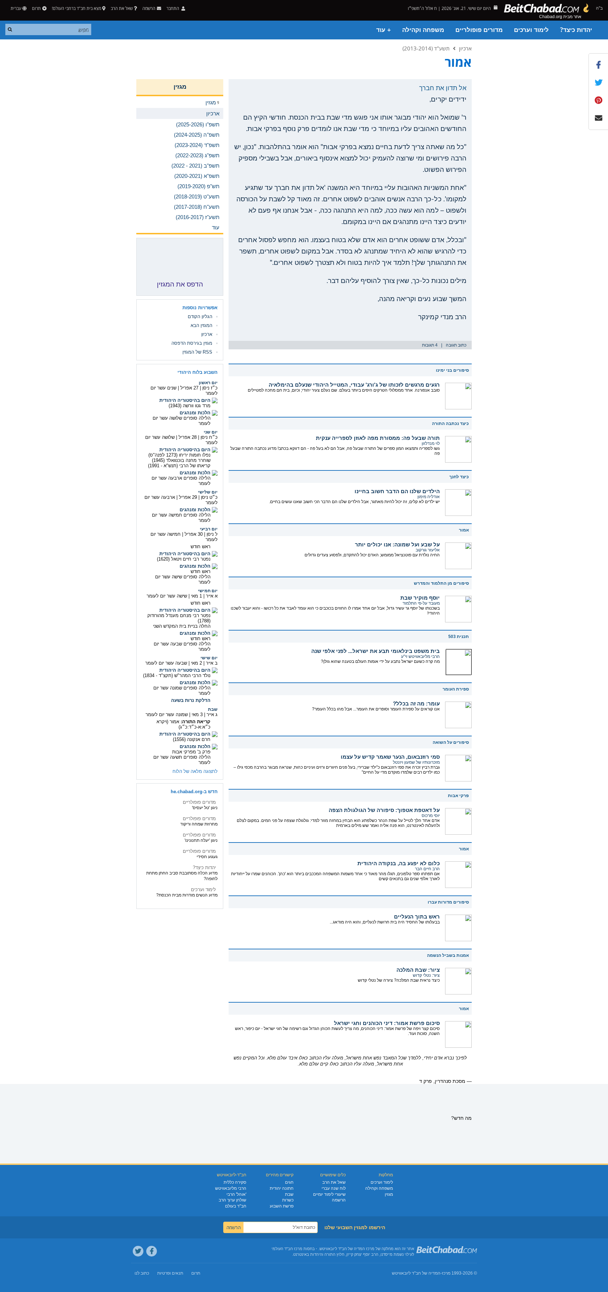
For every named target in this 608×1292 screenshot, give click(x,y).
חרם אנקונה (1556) (191, 739)
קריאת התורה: (195, 721)
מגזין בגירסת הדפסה (191, 343)
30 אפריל (194, 534)
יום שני (211, 432)
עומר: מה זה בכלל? (416, 703)
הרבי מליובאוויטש (230, 1188)
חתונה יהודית (282, 1188)
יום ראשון (208, 382)
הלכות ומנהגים (195, 412)
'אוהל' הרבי (236, 1194)
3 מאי (197, 714)
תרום (36, 8)
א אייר (212, 596)
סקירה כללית (235, 1182)
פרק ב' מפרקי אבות (191, 751)
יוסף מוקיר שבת (420, 598)
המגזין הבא (201, 325)
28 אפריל (188, 437)
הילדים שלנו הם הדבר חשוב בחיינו (397, 491)
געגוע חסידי (207, 856)
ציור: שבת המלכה (418, 970)
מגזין (180, 86)
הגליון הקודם (200, 316)
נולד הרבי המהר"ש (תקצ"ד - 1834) (176, 675)
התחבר (173, 8)
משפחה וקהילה (423, 30)
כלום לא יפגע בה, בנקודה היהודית (398, 863)
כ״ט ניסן (209, 497)
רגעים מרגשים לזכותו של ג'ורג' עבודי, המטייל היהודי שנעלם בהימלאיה (354, 385)
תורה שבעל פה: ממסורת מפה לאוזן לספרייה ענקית (378, 438)
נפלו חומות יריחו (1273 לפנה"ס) (179, 455)
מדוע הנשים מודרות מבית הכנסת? (187, 895)
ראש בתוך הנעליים (417, 917)
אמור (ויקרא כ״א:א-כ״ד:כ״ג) (183, 724)
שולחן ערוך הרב (232, 1200)
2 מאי (196, 663)
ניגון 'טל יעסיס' (205, 807)
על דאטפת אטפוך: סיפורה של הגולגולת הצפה (384, 810)
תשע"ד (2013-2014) (426, 48)
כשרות (288, 1200)
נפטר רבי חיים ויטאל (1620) (183, 559)
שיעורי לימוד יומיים (329, 1194)
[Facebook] (151, 1251)
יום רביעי (209, 529)
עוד (215, 227)
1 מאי (196, 596)
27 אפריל (189, 388)
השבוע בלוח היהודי (197, 372)
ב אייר (212, 663)
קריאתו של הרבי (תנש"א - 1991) (179, 465)
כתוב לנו (142, 1273)
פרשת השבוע (282, 1206)
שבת (213, 709)
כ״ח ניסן (209, 437)
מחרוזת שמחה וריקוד (199, 824)
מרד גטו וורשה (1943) (189, 405)
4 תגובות (430, 345)
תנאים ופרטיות (170, 1273)
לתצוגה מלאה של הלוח (195, 771)
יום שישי (209, 657)
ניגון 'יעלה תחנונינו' (201, 840)
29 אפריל (188, 497)
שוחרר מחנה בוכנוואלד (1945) (181, 460)
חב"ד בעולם (235, 1206)
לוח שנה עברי (334, 1188)
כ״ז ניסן (210, 388)
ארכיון (465, 48)
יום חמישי (208, 590)
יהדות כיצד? (576, 30)
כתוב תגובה (456, 345)
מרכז (446, 1273)
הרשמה (339, 1200)
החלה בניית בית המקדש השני (181, 626)
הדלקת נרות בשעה (190, 700)
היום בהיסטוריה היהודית (184, 400)
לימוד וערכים (531, 30)
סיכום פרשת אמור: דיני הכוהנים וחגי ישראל (387, 1023)
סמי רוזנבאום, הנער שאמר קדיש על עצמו (390, 757)
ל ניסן (212, 534)
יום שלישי (208, 492)
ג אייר (212, 714)
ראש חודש (200, 546)
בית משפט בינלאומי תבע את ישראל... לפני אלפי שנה (375, 651)
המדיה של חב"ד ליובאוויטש (416, 1273)
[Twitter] (138, 1251)
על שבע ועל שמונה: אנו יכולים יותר (397, 544)
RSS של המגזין (197, 352)
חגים (289, 1182)
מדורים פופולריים (479, 30)
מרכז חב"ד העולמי (287, 1249)
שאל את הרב (122, 8)
